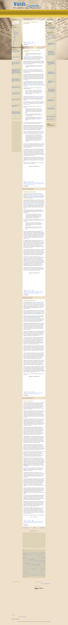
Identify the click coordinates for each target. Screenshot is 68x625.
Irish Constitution (26, 563)
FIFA (23, 559)
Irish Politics (41, 292)
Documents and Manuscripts (22, 616)
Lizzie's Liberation (51, 119)
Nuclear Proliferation (42, 569)
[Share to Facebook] (26, 44)
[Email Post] (32, 181)
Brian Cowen (28, 291)
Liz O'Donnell (25, 293)
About (17, 10)
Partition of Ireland (28, 571)
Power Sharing (27, 572)
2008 (13, 42)
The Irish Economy (51, 43)
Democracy (24, 557)
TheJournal (50, 34)
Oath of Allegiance (25, 570)
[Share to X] (25, 44)
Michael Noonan (29, 568)
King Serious (50, 81)
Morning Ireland (30, 293)
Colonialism (39, 554)
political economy (38, 571)
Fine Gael (27, 392)
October (15, 36)
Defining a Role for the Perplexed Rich (15, 106)
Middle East (33, 568)
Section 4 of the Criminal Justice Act (38, 96)
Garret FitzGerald (40, 392)
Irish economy (32, 292)
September (15, 37)
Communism (43, 554)
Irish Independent (38, 66)
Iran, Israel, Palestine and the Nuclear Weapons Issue (16, 93)
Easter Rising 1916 (42, 557)
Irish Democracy (39, 183)
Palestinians (36, 570)
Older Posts (42, 527)
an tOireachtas (28, 521)
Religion (26, 573)
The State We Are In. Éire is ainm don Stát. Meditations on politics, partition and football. (16, 112)
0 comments (29, 181)
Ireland (35, 183)
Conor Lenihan (37, 291)
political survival (43, 571)
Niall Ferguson (37, 569)
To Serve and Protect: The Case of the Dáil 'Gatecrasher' (16, 87)
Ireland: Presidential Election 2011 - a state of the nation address (16, 63)
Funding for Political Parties (33, 392)
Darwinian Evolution (29, 556)
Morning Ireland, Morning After (29, 191)
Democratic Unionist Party (30, 557)
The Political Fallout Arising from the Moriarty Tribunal (16, 51)
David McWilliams (28, 56)
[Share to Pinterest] (27, 44)
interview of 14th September (32, 195)
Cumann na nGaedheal (30, 555)
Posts (14, 21)
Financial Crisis (29, 183)
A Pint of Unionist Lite (51, 108)
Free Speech (43, 559)
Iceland (33, 183)
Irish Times (25, 104)
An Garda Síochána (29, 182)
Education (24, 558)
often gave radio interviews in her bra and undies (33, 203)
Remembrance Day (31, 573)
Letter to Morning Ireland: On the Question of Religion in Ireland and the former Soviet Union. (16, 80)
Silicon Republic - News (51, 116)
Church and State (28, 554)
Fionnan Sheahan (36, 559)
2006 (13, 45)
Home (13, 10)
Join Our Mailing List (51, 28)
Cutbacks (35, 555)
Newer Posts (25, 527)
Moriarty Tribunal (38, 568)
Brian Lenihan (32, 291)
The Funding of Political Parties (29, 300)
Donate (25, 10)
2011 (13, 28)
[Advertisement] (34, 15)
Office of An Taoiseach (35, 293)
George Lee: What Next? (28, 401)
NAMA (29, 569)
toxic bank (32, 184)
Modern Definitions (51, 89)
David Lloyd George (35, 556)
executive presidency (38, 521)
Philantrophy (33, 571)
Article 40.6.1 (27, 103)
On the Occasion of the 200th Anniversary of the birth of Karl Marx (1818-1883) (52, 91)
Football (40, 559)
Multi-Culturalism (25, 569)
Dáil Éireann (39, 182)
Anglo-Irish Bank (34, 182)
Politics (24, 572)
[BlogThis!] (24, 44)
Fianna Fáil (28, 292)
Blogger (49, 621)
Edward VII (27, 558)
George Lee (29, 522)
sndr (43, 621)
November (15, 31)
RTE (34, 573)
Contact (21, 10)
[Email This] (23, 44)
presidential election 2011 (34, 572)
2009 (13, 41)
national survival (32, 569)
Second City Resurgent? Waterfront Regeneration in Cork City (51, 64)
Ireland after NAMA (51, 62)
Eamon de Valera (36, 557)
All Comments (15, 23)
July (14, 38)
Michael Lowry (24, 568)
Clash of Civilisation (34, 554)
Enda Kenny (31, 558)
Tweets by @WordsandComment (45, 583)
